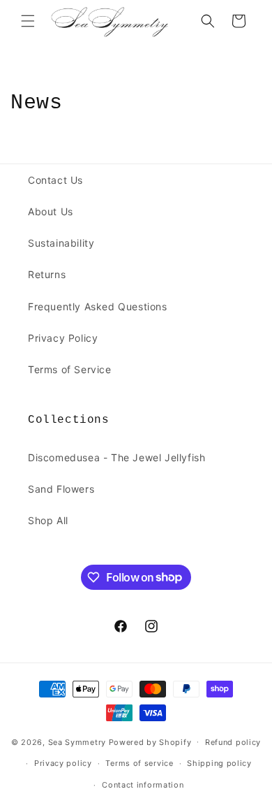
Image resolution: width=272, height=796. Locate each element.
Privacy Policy (63, 338)
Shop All (48, 520)
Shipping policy (219, 763)
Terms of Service (70, 369)
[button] (28, 21)
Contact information (142, 785)
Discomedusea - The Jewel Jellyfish (116, 457)
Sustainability (61, 243)
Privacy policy (63, 763)
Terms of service (139, 763)
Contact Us (55, 180)
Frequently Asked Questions (97, 306)
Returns (47, 274)
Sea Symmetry (77, 741)
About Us (50, 211)
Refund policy (233, 742)
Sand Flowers (61, 489)
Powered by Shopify (150, 741)
